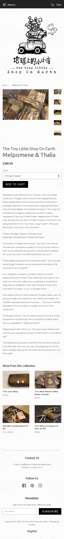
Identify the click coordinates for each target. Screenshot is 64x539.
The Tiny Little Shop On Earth (35, 522)
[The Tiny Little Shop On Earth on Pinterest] (32, 486)
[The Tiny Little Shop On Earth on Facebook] (24, 486)
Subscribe (50, 511)
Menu (11, 4)
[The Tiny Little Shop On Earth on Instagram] (40, 486)
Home (5, 85)
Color (5, 170)
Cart (58, 4)
